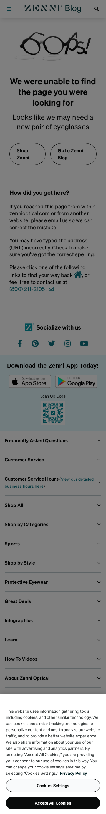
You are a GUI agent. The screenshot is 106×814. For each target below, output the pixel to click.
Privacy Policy (73, 773)
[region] (53, 754)
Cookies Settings (53, 785)
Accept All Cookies (53, 802)
